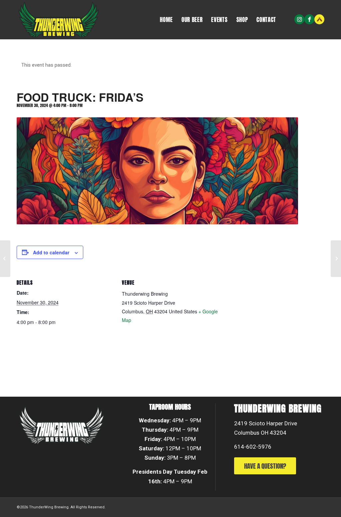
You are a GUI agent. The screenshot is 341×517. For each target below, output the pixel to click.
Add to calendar (51, 252)
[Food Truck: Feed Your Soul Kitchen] (5, 258)
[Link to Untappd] (319, 19)
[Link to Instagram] (299, 19)
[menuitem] (166, 19)
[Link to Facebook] (309, 19)
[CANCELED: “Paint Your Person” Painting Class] (336, 258)
